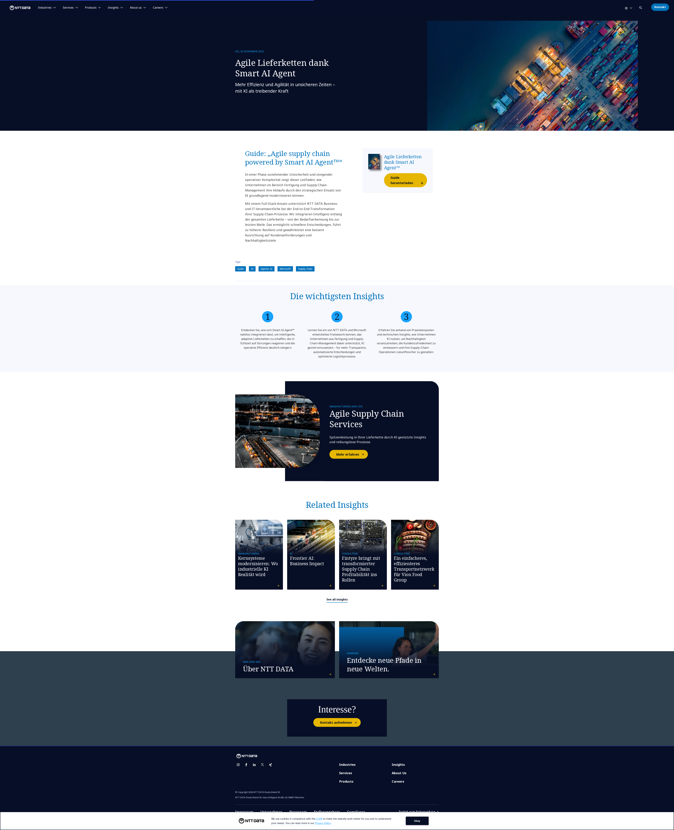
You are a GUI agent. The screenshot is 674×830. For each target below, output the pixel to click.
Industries (347, 764)
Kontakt (660, 7)
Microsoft (285, 268)
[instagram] (238, 765)
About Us (399, 773)
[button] (641, 7)
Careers (398, 781)
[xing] (270, 765)
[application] (337, 821)
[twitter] (262, 765)
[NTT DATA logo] (16, 8)
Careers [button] (158, 7)
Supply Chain (305, 268)
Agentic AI (266, 268)
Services (345, 773)
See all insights (337, 599)
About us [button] (136, 7)
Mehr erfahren (347, 454)
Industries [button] (45, 7)
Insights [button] (113, 7)
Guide (240, 268)
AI (252, 268)
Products (346, 781)
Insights (398, 764)
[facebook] (246, 765)
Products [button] (91, 7)
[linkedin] (254, 765)
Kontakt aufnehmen (336, 722)
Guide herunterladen (402, 180)
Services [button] (68, 7)
